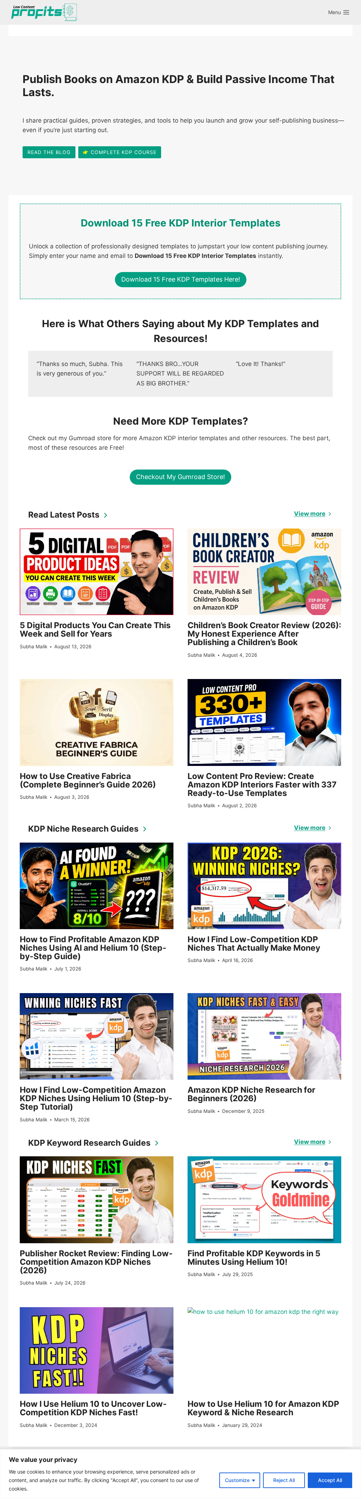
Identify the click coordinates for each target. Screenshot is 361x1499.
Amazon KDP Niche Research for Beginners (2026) (251, 1094)
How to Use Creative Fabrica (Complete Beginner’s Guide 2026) (88, 780)
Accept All (330, 1480)
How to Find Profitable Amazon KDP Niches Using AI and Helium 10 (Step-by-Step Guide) (93, 947)
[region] (180, 1474)
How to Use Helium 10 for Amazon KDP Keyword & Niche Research (263, 1408)
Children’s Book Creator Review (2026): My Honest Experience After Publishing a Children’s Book (264, 633)
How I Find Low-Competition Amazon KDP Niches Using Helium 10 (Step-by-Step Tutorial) (96, 1098)
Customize (237, 1480)
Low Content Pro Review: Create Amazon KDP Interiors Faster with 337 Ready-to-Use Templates (262, 784)
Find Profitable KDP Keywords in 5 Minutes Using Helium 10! (254, 1258)
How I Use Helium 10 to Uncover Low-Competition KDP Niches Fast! (93, 1408)
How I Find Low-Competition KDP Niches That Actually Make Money (254, 943)
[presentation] (96, 572)
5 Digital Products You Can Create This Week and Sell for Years (95, 629)
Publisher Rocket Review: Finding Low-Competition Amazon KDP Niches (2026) (96, 1262)
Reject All (284, 1480)
